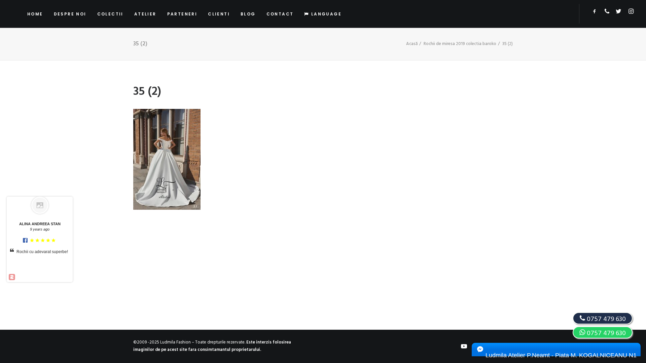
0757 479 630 (605, 333)
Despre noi (70, 14)
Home (35, 14)
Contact (280, 14)
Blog (248, 14)
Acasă (412, 43)
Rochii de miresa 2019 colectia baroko (460, 43)
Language (326, 14)
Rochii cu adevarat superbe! (42, 251)
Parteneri (182, 14)
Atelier (145, 14)
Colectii (110, 14)
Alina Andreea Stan (40, 224)
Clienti (219, 14)
